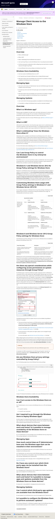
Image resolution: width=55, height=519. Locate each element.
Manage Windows (39, 17)
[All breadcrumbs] (17, 18)
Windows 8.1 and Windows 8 (29, 17)
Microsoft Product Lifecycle (33, 12)
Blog (15, 516)
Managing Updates (20, 36)
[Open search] (50, 9)
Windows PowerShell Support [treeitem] (6, 47)
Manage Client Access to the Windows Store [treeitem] (7, 43)
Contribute (20, 516)
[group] (34, 369)
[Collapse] (13, 17)
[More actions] (52, 18)
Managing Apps (20, 34)
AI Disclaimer (3, 516)
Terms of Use (41, 516)
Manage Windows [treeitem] (6, 36)
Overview (19, 32)
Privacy (24, 516)
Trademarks (47, 516)
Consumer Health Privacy (32, 516)
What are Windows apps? (47, 117)
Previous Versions (10, 516)
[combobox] (7, 19)
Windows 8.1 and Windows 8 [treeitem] (7, 21)
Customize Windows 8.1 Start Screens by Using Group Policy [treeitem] (7, 39)
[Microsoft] (2, 9)
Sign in (52, 9)
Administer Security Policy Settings (36, 335)
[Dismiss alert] (53, 2)
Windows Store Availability (22, 33)
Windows (21, 17)
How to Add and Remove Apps (41, 145)
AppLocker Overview (20, 460)
